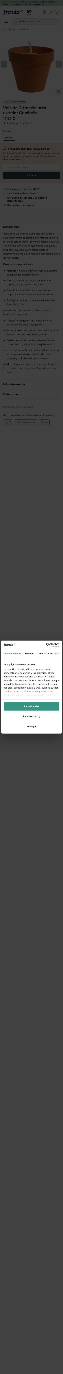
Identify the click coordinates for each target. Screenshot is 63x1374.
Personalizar (30, 716)
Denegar (31, 726)
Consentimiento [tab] (12, 653)
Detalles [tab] (29, 653)
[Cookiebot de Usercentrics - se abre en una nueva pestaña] (46, 645)
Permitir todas (31, 706)
